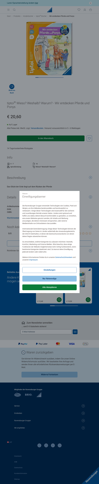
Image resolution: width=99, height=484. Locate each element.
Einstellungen (49, 270)
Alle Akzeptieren (49, 287)
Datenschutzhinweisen (63, 257)
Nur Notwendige (49, 278)
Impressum (33, 260)
